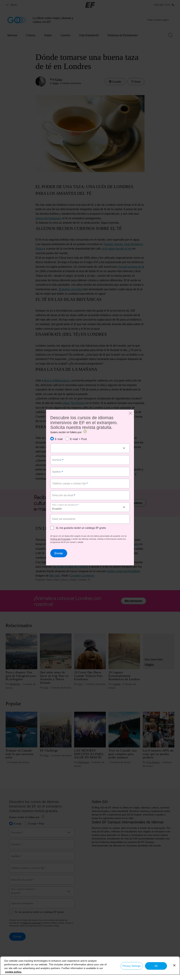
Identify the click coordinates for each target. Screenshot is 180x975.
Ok (156, 965)
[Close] (174, 965)
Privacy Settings (132, 965)
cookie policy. (13, 971)
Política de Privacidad (60, 539)
